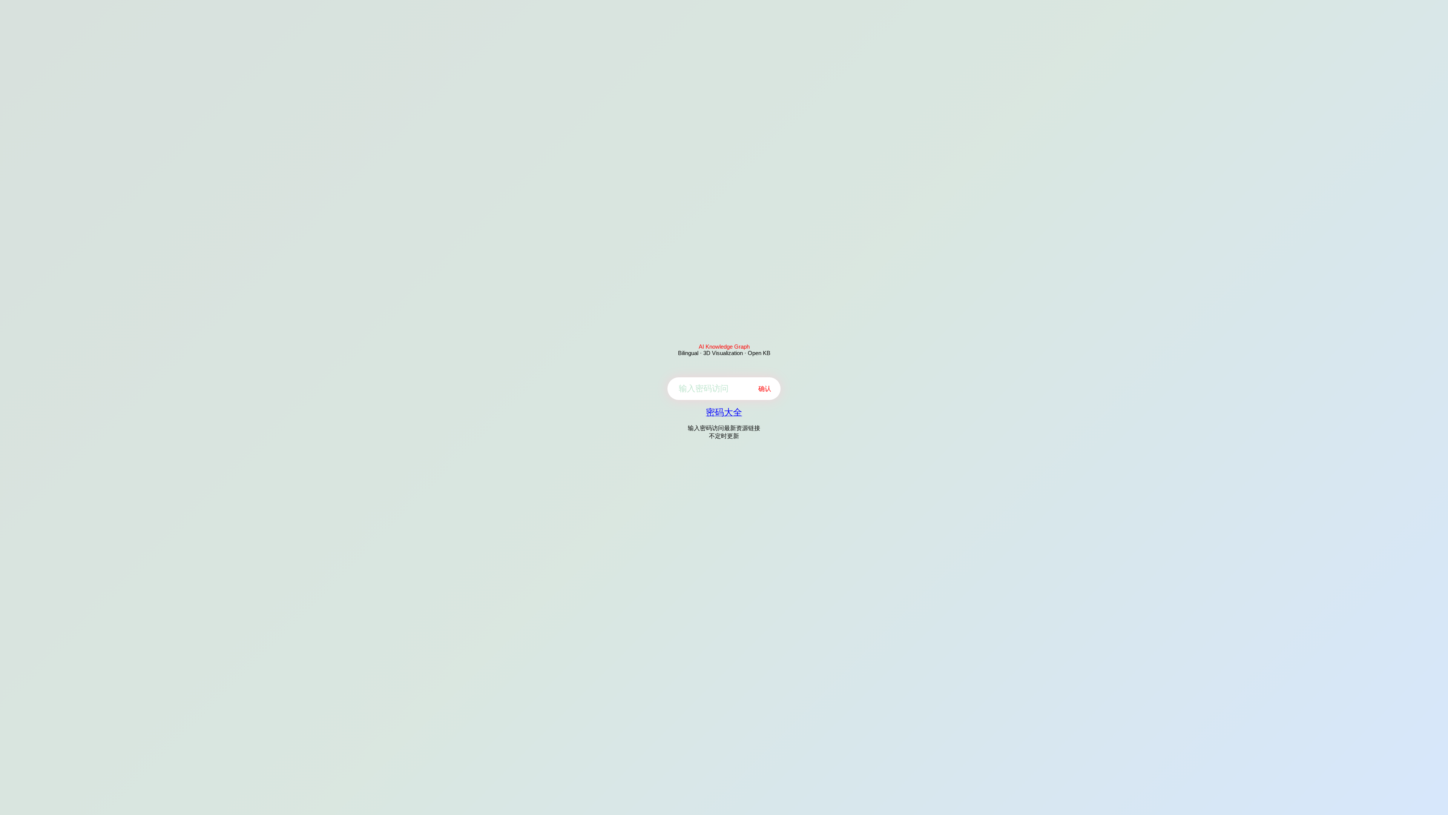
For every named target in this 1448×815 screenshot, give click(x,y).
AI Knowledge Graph (724, 346)
